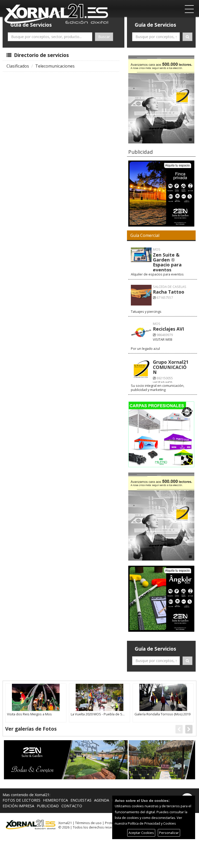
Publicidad (48, 805)
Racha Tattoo (168, 292)
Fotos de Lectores (21, 800)
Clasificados (17, 66)
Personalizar (169, 832)
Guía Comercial (144, 235)
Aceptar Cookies (141, 832)
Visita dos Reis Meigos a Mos (29, 714)
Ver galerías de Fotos (31, 728)
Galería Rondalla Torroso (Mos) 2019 (162, 714)
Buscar (104, 36)
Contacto (71, 805)
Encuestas (80, 800)
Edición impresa (18, 805)
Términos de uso (88, 822)
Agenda (101, 800)
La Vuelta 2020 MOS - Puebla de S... (98, 714)
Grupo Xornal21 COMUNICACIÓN (170, 367)
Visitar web (162, 339)
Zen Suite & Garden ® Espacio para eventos (167, 262)
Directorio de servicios (41, 55)
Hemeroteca (55, 800)
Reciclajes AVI (168, 329)
